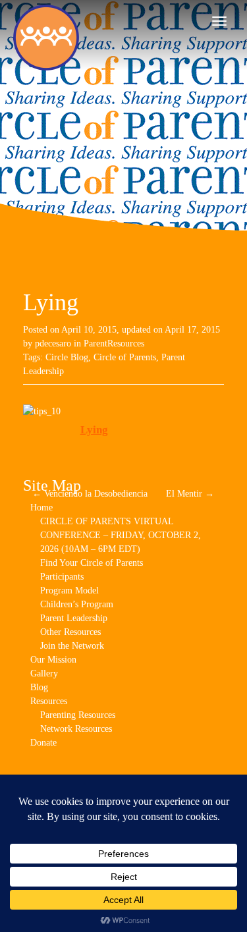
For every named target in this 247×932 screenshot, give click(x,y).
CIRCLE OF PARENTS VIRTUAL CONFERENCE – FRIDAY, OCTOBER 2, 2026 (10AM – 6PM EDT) (120, 535)
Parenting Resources (77, 715)
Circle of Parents (125, 357)
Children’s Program (76, 604)
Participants (62, 577)
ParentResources (114, 343)
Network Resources (76, 729)
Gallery (44, 673)
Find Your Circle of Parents (91, 563)
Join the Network (72, 646)
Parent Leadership (73, 618)
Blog (39, 687)
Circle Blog (66, 357)
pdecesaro (53, 343)
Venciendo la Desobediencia (90, 494)
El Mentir (190, 494)
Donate (43, 743)
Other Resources (70, 632)
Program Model (69, 590)
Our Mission (53, 660)
